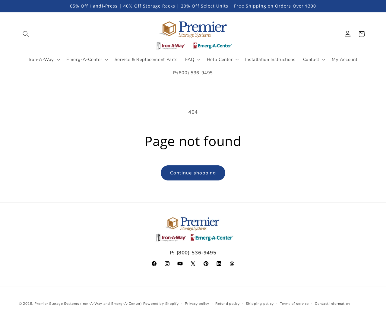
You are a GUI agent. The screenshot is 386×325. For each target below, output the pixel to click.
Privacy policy (197, 303)
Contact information (332, 303)
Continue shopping (193, 173)
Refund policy (227, 303)
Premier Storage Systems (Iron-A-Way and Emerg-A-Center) (88, 303)
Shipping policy (260, 303)
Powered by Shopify (161, 303)
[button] (26, 34)
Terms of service (294, 303)
